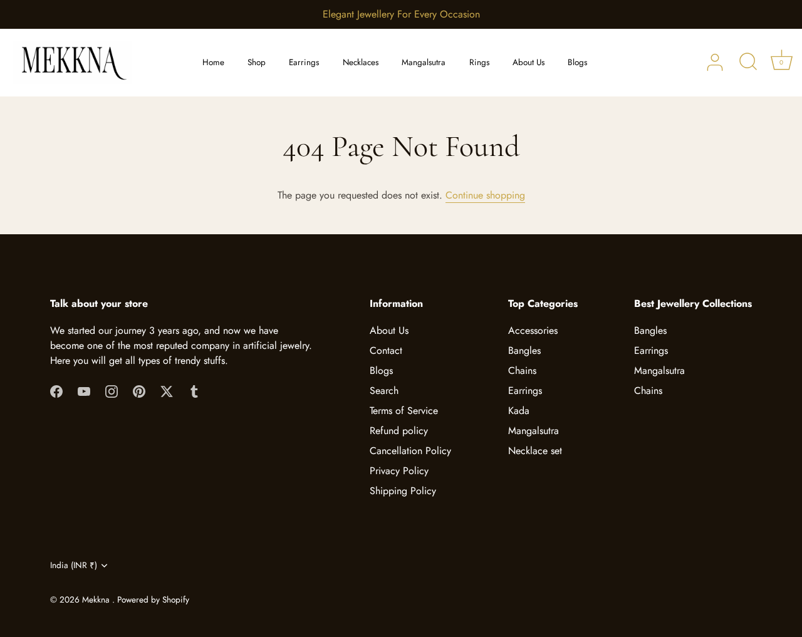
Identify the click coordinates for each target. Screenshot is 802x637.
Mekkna (97, 599)
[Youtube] (84, 390)
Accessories (533, 330)
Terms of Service (404, 410)
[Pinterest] (139, 390)
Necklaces (360, 62)
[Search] (748, 62)
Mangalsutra (423, 62)
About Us (528, 62)
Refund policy (399, 430)
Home (213, 62)
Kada (518, 410)
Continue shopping (485, 195)
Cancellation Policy (410, 450)
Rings (479, 62)
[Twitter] (166, 390)
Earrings (304, 62)
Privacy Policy (399, 471)
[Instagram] (111, 390)
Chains (522, 370)
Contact (386, 350)
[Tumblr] (194, 390)
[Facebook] (56, 390)
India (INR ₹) (73, 565)
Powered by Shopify (153, 599)
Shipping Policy (403, 491)
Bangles (524, 350)
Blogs (577, 62)
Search (384, 390)
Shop (256, 62)
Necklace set (535, 450)
